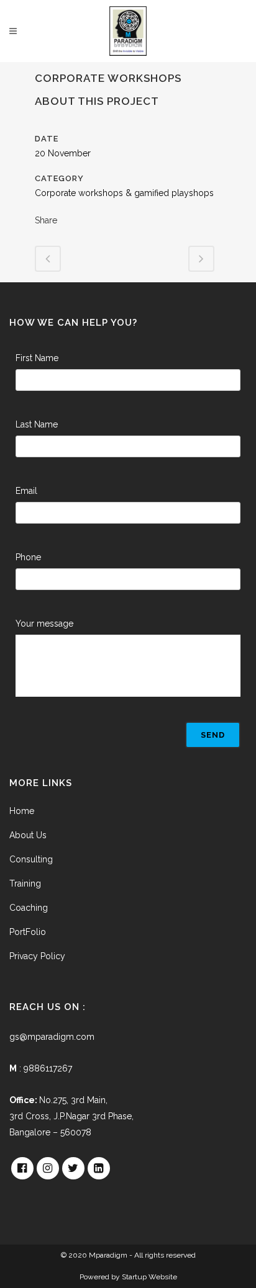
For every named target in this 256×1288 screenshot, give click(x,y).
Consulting (31, 859)
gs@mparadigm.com (51, 1037)
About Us (28, 835)
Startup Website (149, 1276)
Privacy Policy (37, 956)
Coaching (28, 908)
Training (25, 883)
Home (21, 811)
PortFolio (27, 932)
